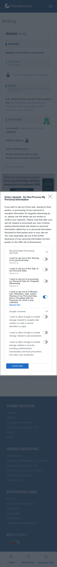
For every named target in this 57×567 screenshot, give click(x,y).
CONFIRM (17, 366)
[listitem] (28, 252)
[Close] (51, 197)
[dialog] (28, 283)
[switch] (45, 259)
